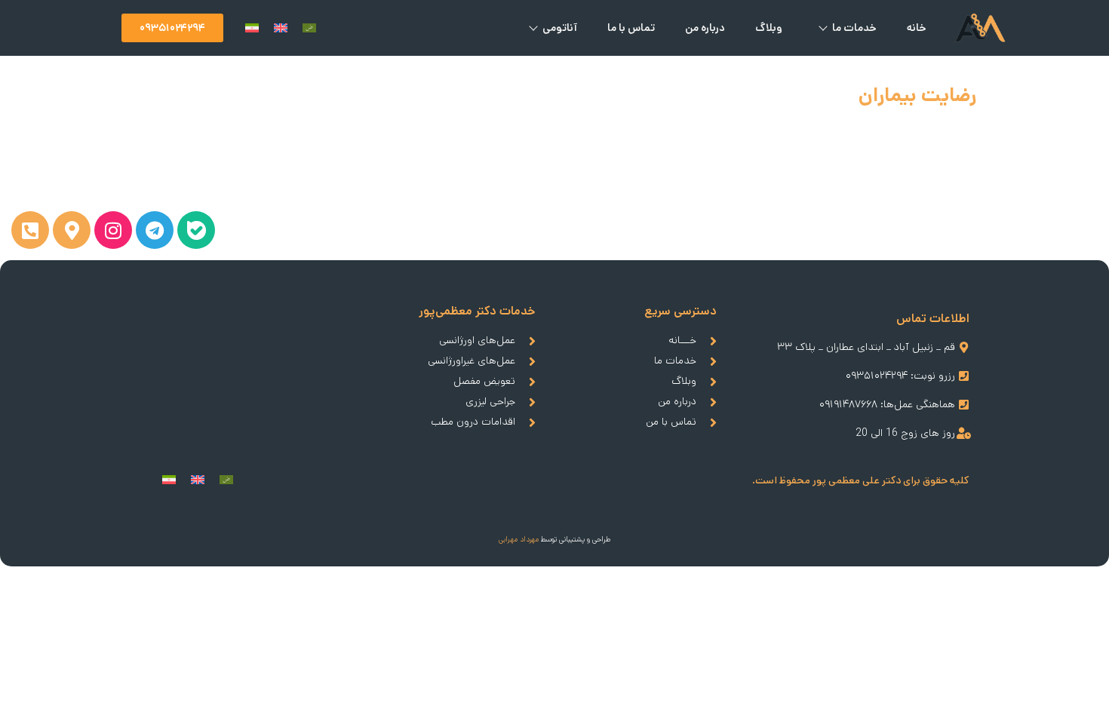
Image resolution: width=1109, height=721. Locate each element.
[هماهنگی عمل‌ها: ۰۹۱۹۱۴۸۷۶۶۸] (963, 404)
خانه (916, 28)
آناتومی (559, 28)
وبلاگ (768, 28)
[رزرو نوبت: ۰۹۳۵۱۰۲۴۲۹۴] (963, 376)
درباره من (705, 28)
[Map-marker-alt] (72, 230)
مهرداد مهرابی (519, 539)
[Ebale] (196, 230)
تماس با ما (631, 28)
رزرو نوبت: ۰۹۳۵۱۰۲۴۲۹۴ (900, 375)
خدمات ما (854, 28)
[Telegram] (155, 230)
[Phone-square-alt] (30, 230)
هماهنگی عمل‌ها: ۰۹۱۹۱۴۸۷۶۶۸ (887, 404)
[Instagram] (113, 230)
